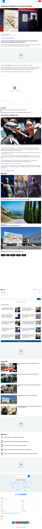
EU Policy (23, 502)
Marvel (24, 255)
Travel (23, 506)
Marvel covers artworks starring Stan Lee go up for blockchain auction (14, 109)
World (23, 500)
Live (39, 1)
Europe (2, 500)
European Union (25, 484)
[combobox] (21, 476)
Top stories (4, 361)
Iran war (24, 489)
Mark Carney (18, 489)
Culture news (3, 198)
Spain (32, 482)
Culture (2, 508)
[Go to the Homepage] (3, 1)
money (3, 255)
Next (22, 504)
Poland (18, 484)
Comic (18, 255)
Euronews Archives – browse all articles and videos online (10, 513)
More (2, 518)
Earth (2, 504)
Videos (23, 508)
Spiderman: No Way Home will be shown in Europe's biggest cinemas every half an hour (16, 112)
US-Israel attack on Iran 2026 (14, 482)
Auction (13, 255)
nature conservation (26, 487)
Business (2, 502)
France (32, 484)
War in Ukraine (25, 482)
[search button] (29, 476)
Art (1, 250)
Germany (13, 487)
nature (19, 487)
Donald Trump (11, 484)
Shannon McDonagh (4, 34)
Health (2, 506)
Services (2, 516)
